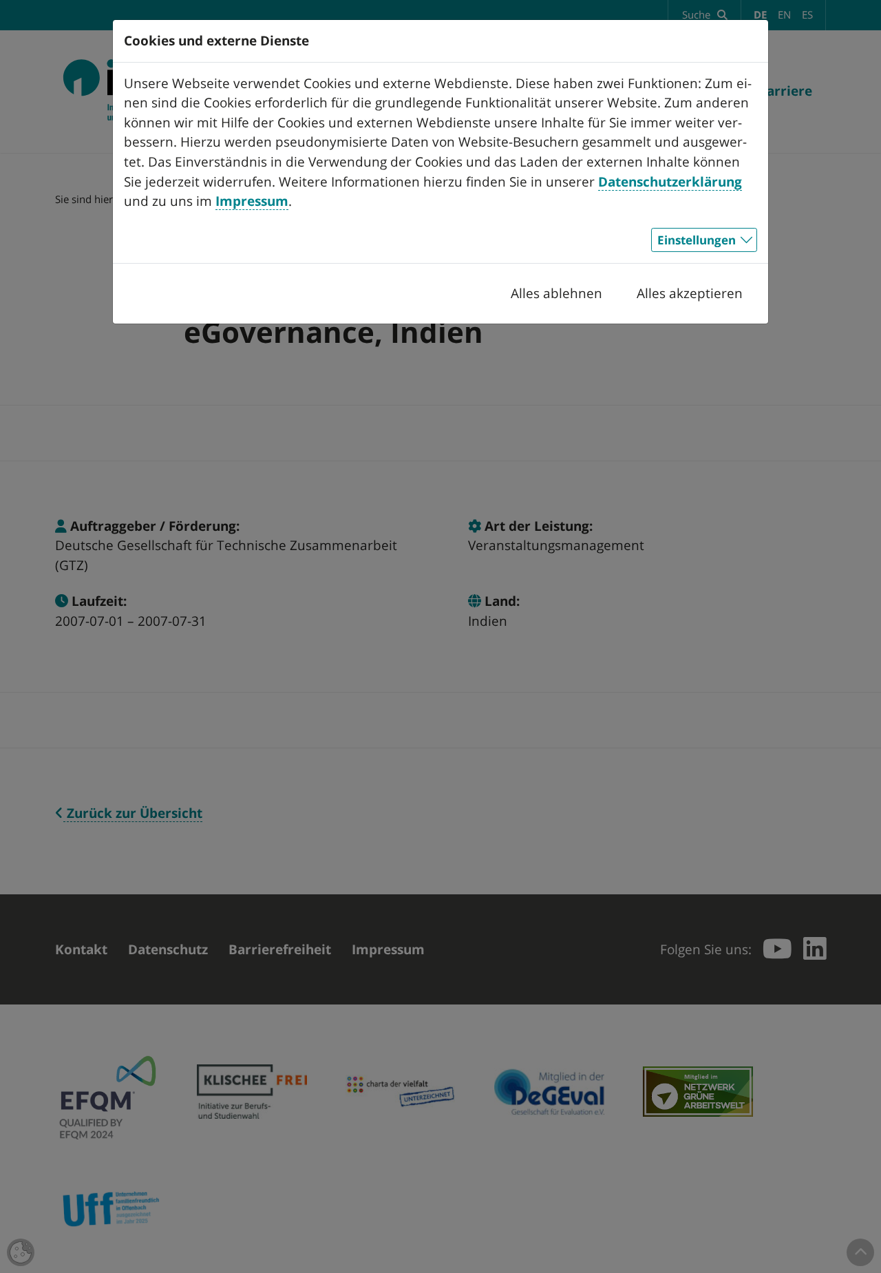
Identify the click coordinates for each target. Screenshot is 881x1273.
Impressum (251, 201)
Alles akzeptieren (690, 293)
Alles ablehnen (556, 293)
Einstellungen (696, 240)
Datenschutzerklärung (670, 182)
